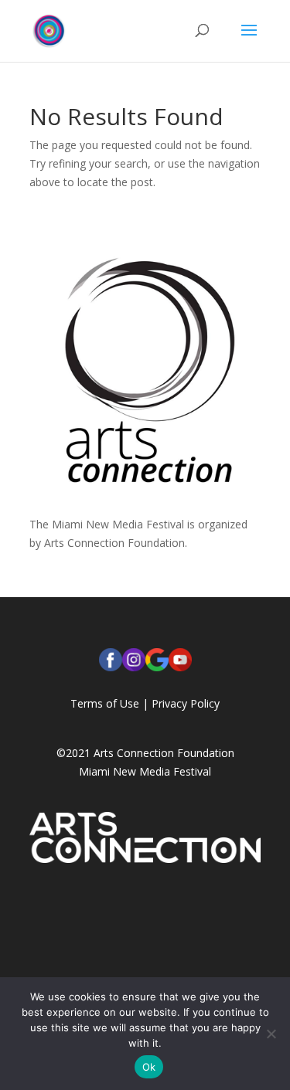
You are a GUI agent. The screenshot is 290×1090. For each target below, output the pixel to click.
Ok (149, 1067)
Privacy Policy (186, 703)
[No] (270, 1033)
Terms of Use (104, 703)
